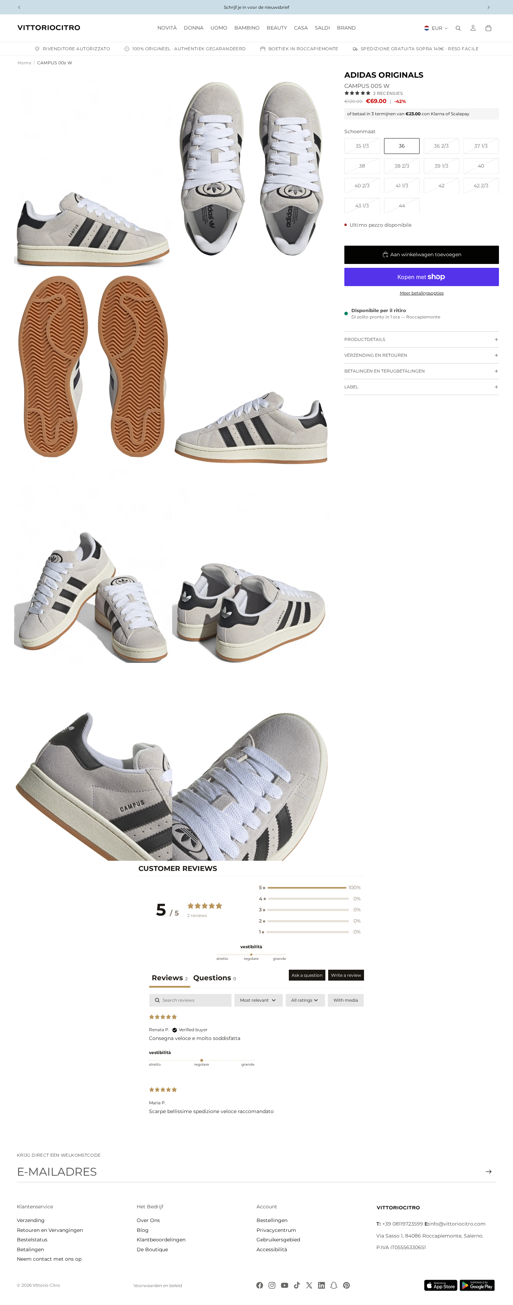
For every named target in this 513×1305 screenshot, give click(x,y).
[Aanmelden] (488, 1171)
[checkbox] (346, 1000)
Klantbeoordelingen (161, 1239)
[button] (310, 887)
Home (24, 62)
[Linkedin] (321, 1285)
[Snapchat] (334, 1285)
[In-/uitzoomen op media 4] (251, 366)
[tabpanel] (256, 1060)
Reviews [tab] (170, 978)
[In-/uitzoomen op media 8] (251, 762)
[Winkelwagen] (488, 28)
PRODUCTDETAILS (364, 339)
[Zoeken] (458, 28)
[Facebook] (259, 1285)
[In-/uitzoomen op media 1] (93, 169)
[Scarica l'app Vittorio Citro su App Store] (441, 1285)
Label (351, 386)
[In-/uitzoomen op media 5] (93, 564)
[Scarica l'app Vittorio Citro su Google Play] (478, 1285)
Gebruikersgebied (278, 1239)
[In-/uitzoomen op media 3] (93, 366)
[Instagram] (272, 1285)
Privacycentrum (276, 1230)
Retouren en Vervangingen (50, 1230)
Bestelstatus (32, 1239)
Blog (143, 1230)
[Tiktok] (297, 1285)
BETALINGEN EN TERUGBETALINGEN (384, 371)
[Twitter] (309, 1285)
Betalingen (30, 1249)
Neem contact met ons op (49, 1259)
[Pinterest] (346, 1285)
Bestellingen (271, 1220)
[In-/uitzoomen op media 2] (251, 169)
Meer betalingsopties (422, 292)
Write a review (346, 975)
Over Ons (148, 1220)
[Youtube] (284, 1285)
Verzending (31, 1220)
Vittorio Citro (46, 1285)
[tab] (214, 979)
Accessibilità (271, 1249)
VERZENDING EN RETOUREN (375, 355)
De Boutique (152, 1249)
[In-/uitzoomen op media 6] (251, 564)
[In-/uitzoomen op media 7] (93, 762)
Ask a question (307, 975)
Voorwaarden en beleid (158, 1285)
